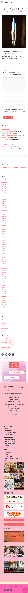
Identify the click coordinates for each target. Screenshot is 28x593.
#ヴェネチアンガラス (6, 133)
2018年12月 (4, 231)
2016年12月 (4, 265)
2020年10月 (4, 199)
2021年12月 (4, 182)
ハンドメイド (4, 321)
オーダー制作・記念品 (10, 443)
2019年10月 (4, 212)
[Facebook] (11, 590)
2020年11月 (4, 197)
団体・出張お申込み (11, 377)
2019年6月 (3, 220)
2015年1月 (3, 309)
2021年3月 (3, 195)
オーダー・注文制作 (8, 437)
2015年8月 (3, 296)
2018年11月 (4, 233)
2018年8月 (3, 237)
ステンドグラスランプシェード (8, 148)
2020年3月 (3, 207)
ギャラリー (7, 447)
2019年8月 (3, 216)
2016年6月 (3, 276)
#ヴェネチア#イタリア (6, 142)
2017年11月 (4, 248)
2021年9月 (3, 188)
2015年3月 (3, 304)
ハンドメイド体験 (8, 426)
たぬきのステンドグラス (6, 146)
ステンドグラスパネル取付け (7, 131)
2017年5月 (3, 257)
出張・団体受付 (8, 434)
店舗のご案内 (8, 430)
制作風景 (7, 445)
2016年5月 (3, 278)
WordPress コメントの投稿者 (19, 167)
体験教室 (3, 323)
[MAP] (14, 395)
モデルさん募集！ (5, 129)
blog (5, 460)
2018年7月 (3, 240)
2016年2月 (3, 285)
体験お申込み (16, 372)
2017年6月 (3, 255)
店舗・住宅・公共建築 (10, 439)
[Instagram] (5, 590)
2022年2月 (3, 179)
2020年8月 (3, 201)
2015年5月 (3, 300)
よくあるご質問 (8, 456)
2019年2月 (3, 227)
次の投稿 (19, 64)
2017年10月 (4, 250)
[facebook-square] (12, 493)
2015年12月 (4, 287)
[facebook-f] (13, 354)
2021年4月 (3, 192)
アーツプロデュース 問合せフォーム (14, 458)
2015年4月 (3, 302)
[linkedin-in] (10, 354)
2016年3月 (3, 283)
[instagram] (3, 354)
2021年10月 (4, 186)
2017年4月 (3, 259)
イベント (3, 319)
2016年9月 (3, 272)
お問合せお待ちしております (14, 365)
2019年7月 (3, 218)
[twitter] (6, 354)
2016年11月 (4, 268)
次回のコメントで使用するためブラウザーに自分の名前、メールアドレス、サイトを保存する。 (14, 112)
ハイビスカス (4, 144)
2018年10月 (4, 235)
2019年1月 (3, 229)
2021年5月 (3, 190)
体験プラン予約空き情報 (14, 519)
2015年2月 (3, 306)
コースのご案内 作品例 (10, 432)
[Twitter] (8, 590)
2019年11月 (4, 210)
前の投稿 (8, 64)
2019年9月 (3, 214)
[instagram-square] (5, 493)
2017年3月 (3, 261)
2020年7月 (3, 203)
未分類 (2, 325)
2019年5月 (3, 222)
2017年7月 (3, 253)
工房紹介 (6, 449)
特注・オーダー (4, 328)
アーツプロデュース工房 (7, 2)
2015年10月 (4, 291)
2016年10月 (4, 270)
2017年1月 (3, 263)
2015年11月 (4, 289)
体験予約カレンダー (14, 524)
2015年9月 (3, 293)
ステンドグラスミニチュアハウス (13, 441)
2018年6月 (3, 242)
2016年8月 (3, 274)
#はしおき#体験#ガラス (6, 139)
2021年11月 (4, 184)
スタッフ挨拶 (8, 452)
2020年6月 (3, 205)
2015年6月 (3, 298)
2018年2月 (3, 246)
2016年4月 (3, 281)
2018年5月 (3, 244)
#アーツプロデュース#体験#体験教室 (9, 135)
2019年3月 (3, 225)
